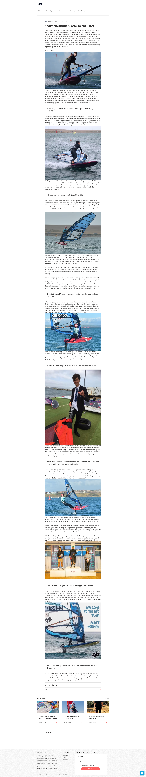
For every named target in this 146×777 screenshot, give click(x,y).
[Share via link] (56, 685)
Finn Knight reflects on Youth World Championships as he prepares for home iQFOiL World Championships (73, 717)
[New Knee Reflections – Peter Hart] (98, 707)
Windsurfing (48, 11)
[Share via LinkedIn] (53, 685)
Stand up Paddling (69, 11)
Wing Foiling (81, 11)
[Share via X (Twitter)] (49, 685)
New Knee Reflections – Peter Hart (97, 717)
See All (107, 698)
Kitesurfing (58, 11)
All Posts (39, 11)
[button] (107, 11)
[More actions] (100, 21)
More (89, 11)
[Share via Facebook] (45, 685)
